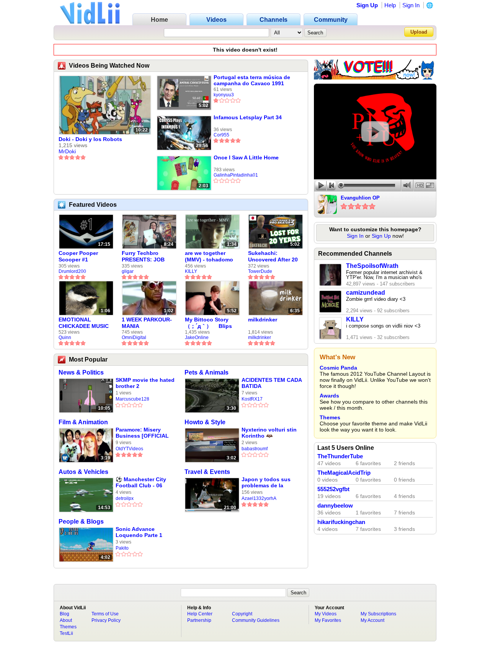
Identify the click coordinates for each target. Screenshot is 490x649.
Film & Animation (83, 422)
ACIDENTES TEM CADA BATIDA (272, 383)
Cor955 (221, 135)
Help (390, 5)
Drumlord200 (72, 271)
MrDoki (67, 151)
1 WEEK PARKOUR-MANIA (147, 322)
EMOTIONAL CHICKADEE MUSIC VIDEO (84, 322)
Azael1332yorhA (259, 498)
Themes (330, 417)
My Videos (325, 614)
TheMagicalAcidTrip (344, 473)
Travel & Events (207, 472)
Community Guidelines (255, 620)
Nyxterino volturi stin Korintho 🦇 (269, 433)
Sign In (411, 5)
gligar (128, 271)
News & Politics (81, 372)
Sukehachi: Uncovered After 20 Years (273, 256)
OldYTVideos (129, 448)
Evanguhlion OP (360, 198)
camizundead (365, 292)
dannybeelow (335, 506)
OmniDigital (134, 337)
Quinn (65, 337)
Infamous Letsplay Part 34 (248, 117)
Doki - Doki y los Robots (90, 139)
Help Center (199, 614)
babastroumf (255, 448)
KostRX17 (252, 399)
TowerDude (260, 271)
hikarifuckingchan (341, 522)
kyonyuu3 (224, 94)
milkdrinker (262, 319)
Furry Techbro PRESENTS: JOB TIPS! (143, 256)
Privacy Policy (106, 620)
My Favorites (328, 620)
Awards (329, 396)
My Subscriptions (378, 614)
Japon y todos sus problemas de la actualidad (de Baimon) (266, 482)
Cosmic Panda (338, 368)
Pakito (122, 548)
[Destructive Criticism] (375, 78)
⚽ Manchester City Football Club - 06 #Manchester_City (141, 482)
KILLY (191, 271)
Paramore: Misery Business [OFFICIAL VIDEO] (142, 433)
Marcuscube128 (132, 399)
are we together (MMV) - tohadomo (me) (209, 256)
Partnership (199, 620)
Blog (64, 614)
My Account (372, 620)
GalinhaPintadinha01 (236, 175)
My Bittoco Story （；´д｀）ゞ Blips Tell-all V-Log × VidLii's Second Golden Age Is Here (210, 322)
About (66, 620)
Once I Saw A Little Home (246, 157)
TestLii (66, 633)
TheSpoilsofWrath (372, 266)
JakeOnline (197, 337)
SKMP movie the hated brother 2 (145, 383)
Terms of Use (105, 614)
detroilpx (125, 498)
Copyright (242, 614)
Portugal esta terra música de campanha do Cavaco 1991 (252, 80)
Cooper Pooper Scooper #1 (78, 256)
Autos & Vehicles (83, 472)
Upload (418, 32)
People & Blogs (81, 521)
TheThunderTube (340, 456)
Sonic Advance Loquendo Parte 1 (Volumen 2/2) (139, 532)
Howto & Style (205, 422)
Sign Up (367, 5)
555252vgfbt (333, 489)
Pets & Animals (207, 372)
